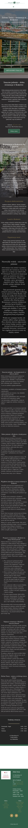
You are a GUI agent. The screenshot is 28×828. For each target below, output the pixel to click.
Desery (20, 810)
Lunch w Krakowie (14, 219)
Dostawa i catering (6, 804)
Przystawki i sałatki (20, 803)
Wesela (6, 802)
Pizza (20, 809)
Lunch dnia (6, 806)
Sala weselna (6, 807)
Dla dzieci (20, 811)
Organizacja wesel (14, 237)
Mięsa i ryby (20, 807)
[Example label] (16, 815)
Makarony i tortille (20, 806)
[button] (13, 7)
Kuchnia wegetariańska (20, 802)
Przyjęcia (5, 803)
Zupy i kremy (20, 804)
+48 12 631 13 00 (18, 65)
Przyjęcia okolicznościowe (14, 201)
